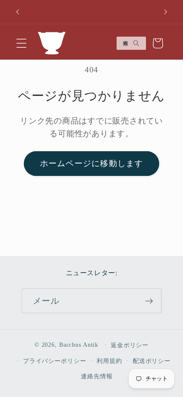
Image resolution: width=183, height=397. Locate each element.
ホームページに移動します (91, 163)
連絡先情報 (96, 376)
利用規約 (109, 361)
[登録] (149, 300)
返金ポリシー (130, 345)
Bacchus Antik (78, 345)
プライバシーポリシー (54, 361)
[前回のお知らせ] (17, 12)
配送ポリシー (152, 361)
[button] (21, 43)
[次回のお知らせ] (165, 12)
